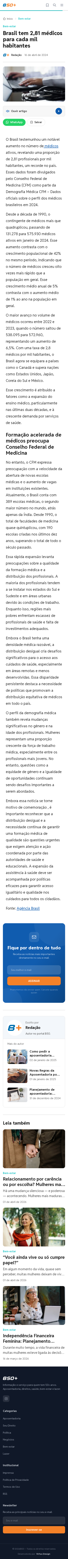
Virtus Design (43, 1553)
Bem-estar (24, 18)
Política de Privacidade (16, 1479)
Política (7, 1432)
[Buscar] (54, 5)
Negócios (8, 1439)
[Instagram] (6, 1398)
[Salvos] (47, 5)
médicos (51, 146)
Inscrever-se (34, 1529)
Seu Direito (9, 1425)
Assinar (34, 981)
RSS (5, 1493)
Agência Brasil (28, 908)
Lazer (6, 1453)
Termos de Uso (11, 1486)
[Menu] (62, 5)
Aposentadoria (11, 1418)
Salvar (38, 122)
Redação (33, 1027)
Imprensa (8, 1472)
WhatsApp (16, 122)
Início (10, 18)
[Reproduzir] (58, 111)
